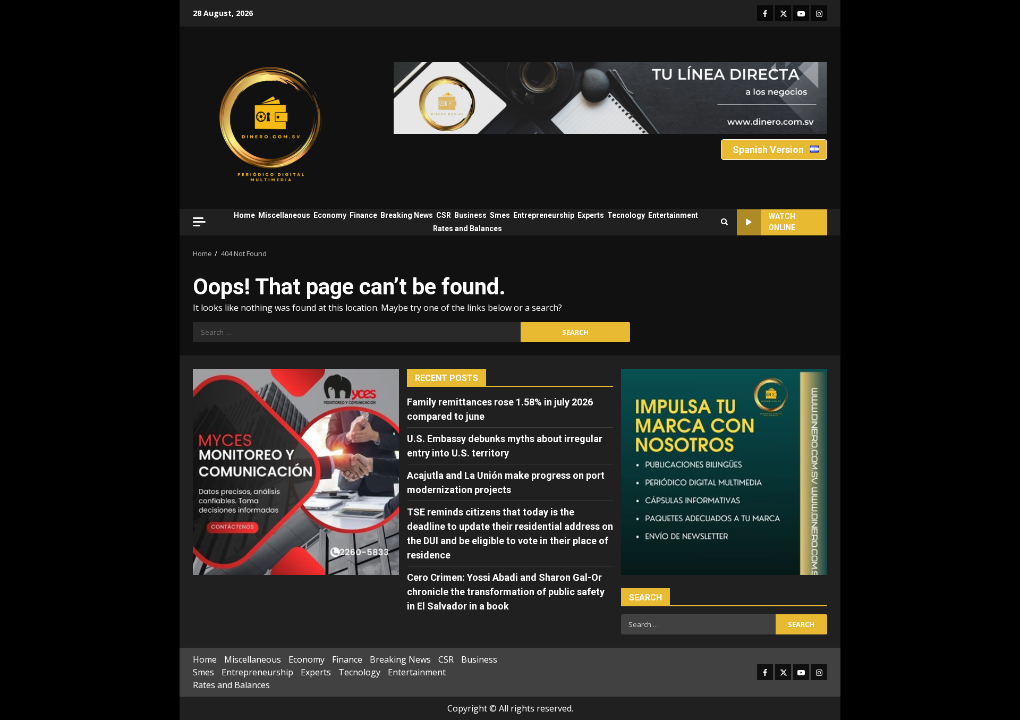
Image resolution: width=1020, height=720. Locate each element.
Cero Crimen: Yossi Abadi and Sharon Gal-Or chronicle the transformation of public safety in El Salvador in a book (506, 592)
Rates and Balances (467, 228)
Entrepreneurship (543, 215)
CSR (443, 215)
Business (470, 215)
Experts (590, 215)
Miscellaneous (284, 215)
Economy (329, 215)
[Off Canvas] (199, 221)
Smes (500, 215)
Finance (363, 215)
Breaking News (406, 215)
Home (244, 215)
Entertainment (673, 215)
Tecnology (626, 215)
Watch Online (782, 222)
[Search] (724, 222)
